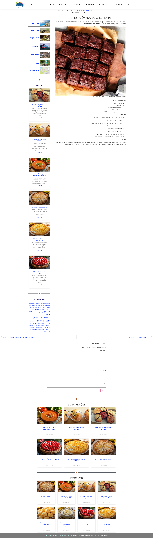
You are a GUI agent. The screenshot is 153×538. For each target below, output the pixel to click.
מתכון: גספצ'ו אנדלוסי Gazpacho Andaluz (39, 174)
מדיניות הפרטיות (57, 535)
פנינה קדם (43, 323)
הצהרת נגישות (48, 535)
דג (41, 307)
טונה (46, 309)
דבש (44, 307)
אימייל (104, 377)
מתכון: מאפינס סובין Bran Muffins (39, 105)
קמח (33, 325)
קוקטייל (38, 325)
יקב (41, 312)
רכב (45, 327)
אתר (105, 383)
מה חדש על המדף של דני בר (39, 315)
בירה (40, 305)
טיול (37, 309)
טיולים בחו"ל (118, 4)
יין (45, 312)
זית (37, 307)
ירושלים (36, 312)
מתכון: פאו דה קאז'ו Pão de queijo (46, 523)
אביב (48, 303)
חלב (34, 307)
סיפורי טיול (62, 4)
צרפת (43, 325)
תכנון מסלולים (34, 70)
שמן (39, 329)
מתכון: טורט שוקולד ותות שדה (39, 272)
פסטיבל (32, 323)
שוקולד (45, 329)
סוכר (32, 321)
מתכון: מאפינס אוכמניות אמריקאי (39, 140)
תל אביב (45, 331)
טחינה (42, 309)
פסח (38, 323)
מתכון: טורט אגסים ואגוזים (39, 207)
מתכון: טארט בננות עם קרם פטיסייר (39, 239)
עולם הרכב (35, 46)
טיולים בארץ (104, 4)
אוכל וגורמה (82, 10)
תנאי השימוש (65, 535)
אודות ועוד (51, 4)
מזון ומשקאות (90, 4)
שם (104, 370)
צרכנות (48, 325)
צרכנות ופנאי (76, 4)
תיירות (34, 329)
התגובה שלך (102, 350)
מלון (46, 318)
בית (128, 4)
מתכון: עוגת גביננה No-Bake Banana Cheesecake (66, 524)
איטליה (37, 303)
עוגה (48, 323)
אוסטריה (43, 303)
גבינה (31, 305)
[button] (32, 4)
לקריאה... (39, 118)
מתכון (38, 317)
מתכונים (76, 10)
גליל (48, 307)
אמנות (45, 305)
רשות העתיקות (37, 327)
